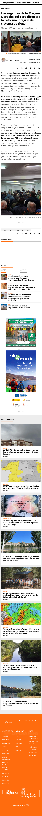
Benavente (6, 743)
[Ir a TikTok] (19, 720)
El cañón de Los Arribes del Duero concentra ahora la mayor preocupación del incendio (19, 298)
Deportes (5, 773)
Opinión (18, 740)
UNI (17, 736)
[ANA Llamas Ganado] (3, 60)
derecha (23, 230)
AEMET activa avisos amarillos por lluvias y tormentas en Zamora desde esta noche (21, 487)
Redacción (5, 456)
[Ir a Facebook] (16, 720)
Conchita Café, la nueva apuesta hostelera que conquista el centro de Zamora (21, 278)
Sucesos (5, 776)
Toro (4, 747)
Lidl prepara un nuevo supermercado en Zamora (19, 307)
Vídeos (18, 747)
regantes (4, 230)
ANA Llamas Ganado (13, 60)
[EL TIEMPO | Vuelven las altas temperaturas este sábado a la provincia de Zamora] (21, 687)
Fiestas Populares (6, 758)
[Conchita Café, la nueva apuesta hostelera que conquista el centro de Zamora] (4, 277)
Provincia (5, 9)
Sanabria (5, 750)
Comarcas (6, 754)
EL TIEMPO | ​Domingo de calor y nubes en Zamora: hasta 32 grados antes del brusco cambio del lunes (21, 558)
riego (28, 230)
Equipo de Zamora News (34, 737)
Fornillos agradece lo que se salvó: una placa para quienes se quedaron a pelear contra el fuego (20, 522)
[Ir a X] (23, 720)
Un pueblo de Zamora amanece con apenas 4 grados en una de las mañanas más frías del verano (20, 667)
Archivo (18, 750)
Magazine (5, 783)
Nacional (5, 780)
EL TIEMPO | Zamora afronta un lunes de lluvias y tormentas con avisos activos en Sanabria (20, 452)
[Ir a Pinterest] (29, 720)
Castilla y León (5, 763)
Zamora (5, 736)
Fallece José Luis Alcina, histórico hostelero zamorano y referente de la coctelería (21, 287)
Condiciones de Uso (33, 743)
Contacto (32, 756)
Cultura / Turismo (5, 769)
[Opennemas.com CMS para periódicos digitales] (21, 805)
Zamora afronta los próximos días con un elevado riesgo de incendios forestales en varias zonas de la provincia (21, 631)
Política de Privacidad (33, 748)
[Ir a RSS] (35, 720)
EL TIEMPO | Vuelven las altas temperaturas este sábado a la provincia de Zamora (20, 703)
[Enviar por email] (17, 68)
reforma (17, 230)
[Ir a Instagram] (26, 720)
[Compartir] (22, 68)
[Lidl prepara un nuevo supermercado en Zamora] (4, 307)
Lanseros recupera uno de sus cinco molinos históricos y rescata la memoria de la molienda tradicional (20, 595)
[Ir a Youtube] (32, 720)
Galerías (19, 743)
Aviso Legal (33, 752)
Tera (9, 230)
